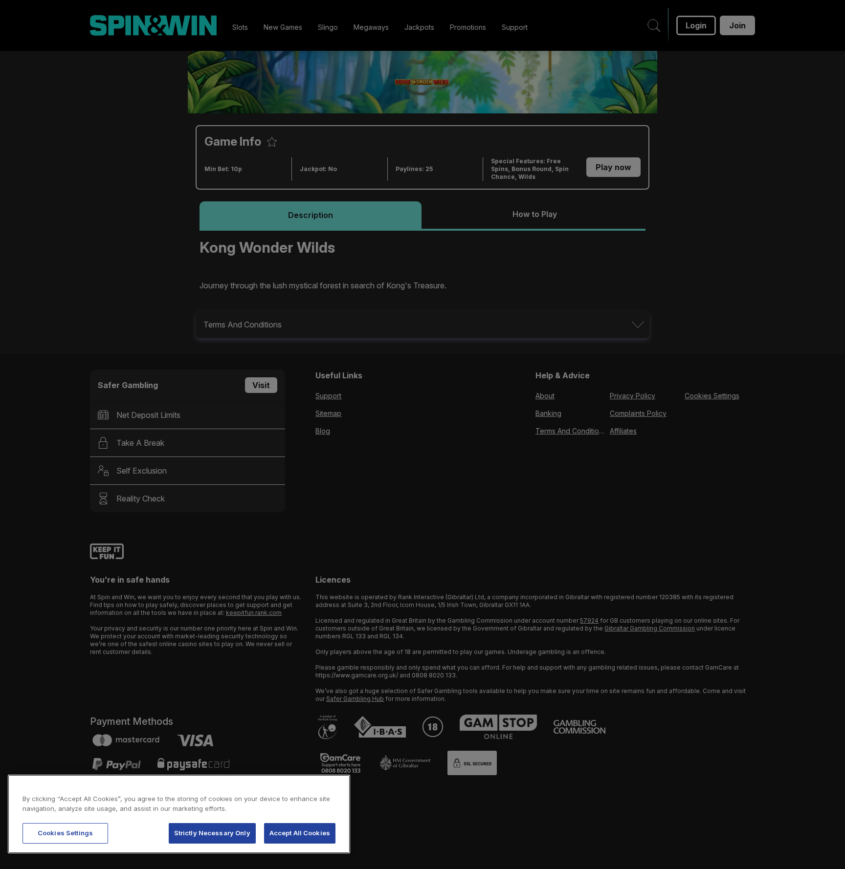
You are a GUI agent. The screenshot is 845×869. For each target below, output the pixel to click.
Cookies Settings (65, 833)
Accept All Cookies (299, 833)
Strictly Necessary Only (212, 833)
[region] (179, 814)
